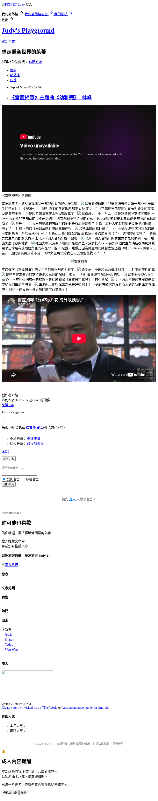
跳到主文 (8, 41)
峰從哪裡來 (35, 444)
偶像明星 (33, 439)
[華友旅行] (10, 565)
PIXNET (48, 743)
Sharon (9, 639)
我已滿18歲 (10, 792)
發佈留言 (8, 484)
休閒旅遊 (35, 62)
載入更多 (8, 459)
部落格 (15, 75)
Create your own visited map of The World (29, 707)
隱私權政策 (102, 743)
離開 (23, 792)
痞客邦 (31, 427)
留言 (40, 427)
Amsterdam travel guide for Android (85, 707)
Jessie (8, 634)
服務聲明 (118, 743)
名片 (13, 80)
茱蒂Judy (8, 405)
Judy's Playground (28, 30)
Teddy (9, 644)
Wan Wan (11, 649)
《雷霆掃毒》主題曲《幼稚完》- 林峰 (51, 97)
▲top (5, 451)
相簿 (13, 70)
